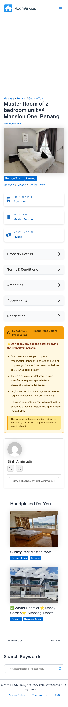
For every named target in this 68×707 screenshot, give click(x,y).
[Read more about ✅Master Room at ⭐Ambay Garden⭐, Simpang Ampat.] (34, 584)
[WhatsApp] (19, 468)
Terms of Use (40, 695)
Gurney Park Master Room (31, 552)
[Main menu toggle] (60, 8)
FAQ (57, 695)
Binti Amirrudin (20, 461)
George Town (36, 98)
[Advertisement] (34, 61)
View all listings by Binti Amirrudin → (34, 480)
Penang (21, 98)
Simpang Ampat (33, 619)
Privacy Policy (16, 695)
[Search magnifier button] (60, 668)
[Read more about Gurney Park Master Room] (34, 528)
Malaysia (9, 98)
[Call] (10, 468)
